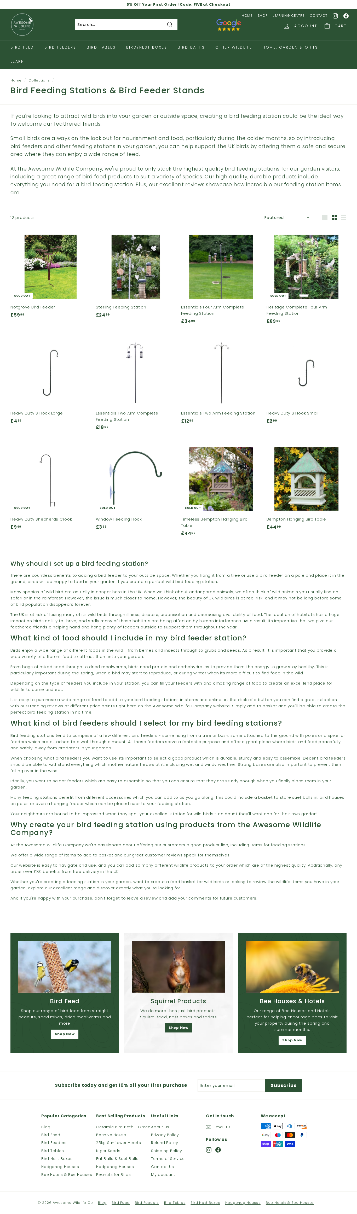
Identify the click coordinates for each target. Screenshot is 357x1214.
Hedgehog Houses (60, 1166)
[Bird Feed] (64, 967)
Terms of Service (168, 1158)
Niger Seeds (108, 1150)
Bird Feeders (60, 47)
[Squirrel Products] (178, 967)
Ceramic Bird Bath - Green (123, 1127)
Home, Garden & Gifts (290, 47)
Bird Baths (191, 47)
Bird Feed (22, 47)
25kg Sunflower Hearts (118, 1142)
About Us (160, 1127)
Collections (39, 80)
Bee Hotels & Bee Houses (66, 1174)
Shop (263, 15)
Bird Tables (101, 47)
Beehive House (111, 1134)
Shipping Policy (166, 1150)
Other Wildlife (233, 47)
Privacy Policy (165, 1134)
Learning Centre (288, 15)
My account (163, 1174)
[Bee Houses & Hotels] (292, 967)
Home (247, 15)
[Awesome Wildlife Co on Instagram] (336, 15)
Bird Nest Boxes (56, 1158)
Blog (45, 1127)
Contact (318, 15)
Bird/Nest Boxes (146, 47)
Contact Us (162, 1166)
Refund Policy (164, 1142)
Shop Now (65, 1033)
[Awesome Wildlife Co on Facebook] (346, 15)
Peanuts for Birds (113, 1174)
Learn (17, 61)
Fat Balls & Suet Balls (117, 1158)
